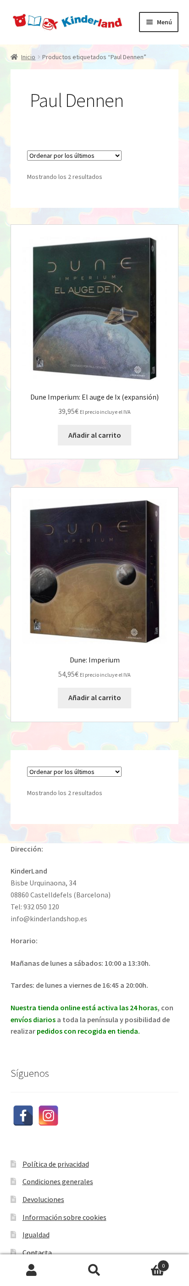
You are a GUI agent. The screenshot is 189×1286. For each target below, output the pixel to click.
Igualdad (36, 1234)
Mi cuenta (31, 1270)
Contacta (37, 1252)
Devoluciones (43, 1199)
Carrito (145, 1262)
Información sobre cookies (64, 1217)
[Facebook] (23, 1115)
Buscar (94, 1270)
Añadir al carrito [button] (94, 435)
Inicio (28, 57)
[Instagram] (48, 1115)
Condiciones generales (57, 1181)
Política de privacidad (55, 1164)
